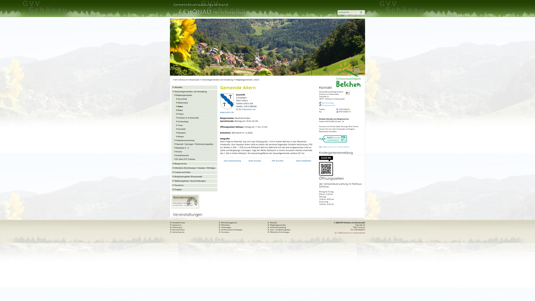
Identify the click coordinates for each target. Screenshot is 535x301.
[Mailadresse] (237, 109)
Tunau (180, 125)
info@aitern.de (249, 109)
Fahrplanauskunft (328, 105)
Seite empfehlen (303, 160)
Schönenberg (183, 122)
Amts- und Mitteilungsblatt (280, 230)
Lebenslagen (226, 227)
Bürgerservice (180, 163)
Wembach (182, 133)
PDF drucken (278, 160)
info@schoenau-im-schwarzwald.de (335, 147)
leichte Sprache (178, 232)
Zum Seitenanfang (232, 160)
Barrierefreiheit (178, 230)
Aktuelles (178, 87)
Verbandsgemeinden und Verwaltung (217, 80)
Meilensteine (183, 103)
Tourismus (178, 185)
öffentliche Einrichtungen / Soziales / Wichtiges (194, 168)
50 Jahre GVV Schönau (185, 159)
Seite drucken (254, 160)
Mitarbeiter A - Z (182, 148)
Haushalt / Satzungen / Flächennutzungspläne (194, 144)
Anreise (179, 152)
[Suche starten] (361, 12)
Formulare (225, 232)
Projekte (178, 189)
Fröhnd (180, 114)
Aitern (180, 107)
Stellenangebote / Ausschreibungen (190, 181)
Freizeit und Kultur (182, 172)
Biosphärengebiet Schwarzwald (188, 176)
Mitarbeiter (225, 225)
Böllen (180, 110)
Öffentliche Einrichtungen (280, 232)
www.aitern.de (227, 112)
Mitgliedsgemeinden (244, 80)
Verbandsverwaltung (278, 227)
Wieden (181, 137)
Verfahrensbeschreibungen (231, 230)
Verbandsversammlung (185, 140)
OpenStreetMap (328, 103)
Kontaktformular (182, 155)
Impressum (176, 225)
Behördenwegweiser (229, 222)
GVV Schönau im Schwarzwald (186, 80)
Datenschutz (177, 227)
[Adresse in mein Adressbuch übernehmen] (349, 94)
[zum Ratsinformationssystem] (185, 208)
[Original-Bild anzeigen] (326, 175)
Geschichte (182, 99)
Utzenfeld (181, 129)
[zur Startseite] (210, 15)
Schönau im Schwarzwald (188, 118)
